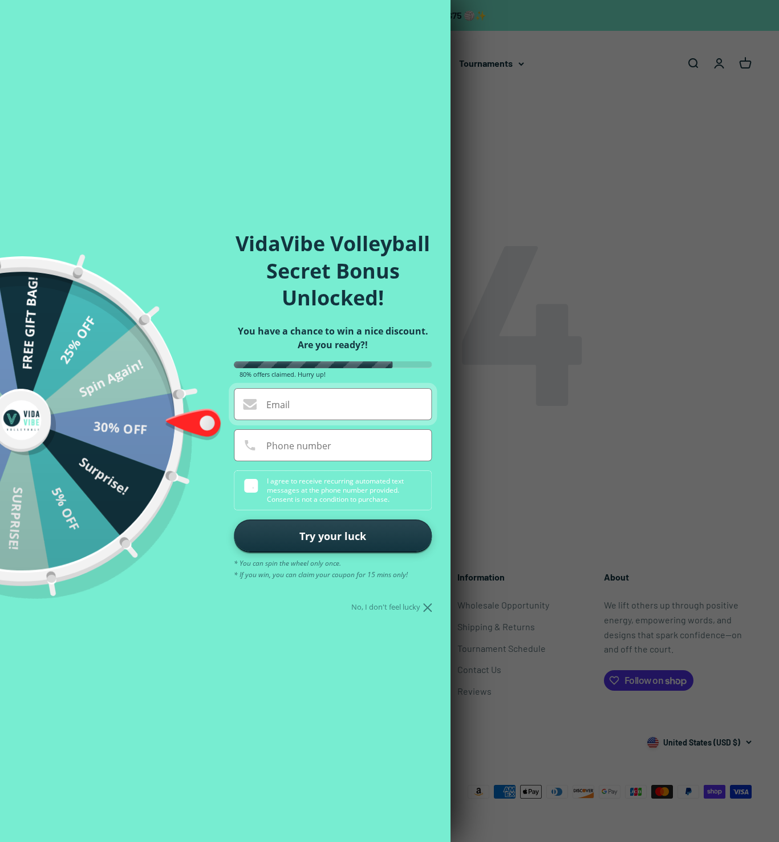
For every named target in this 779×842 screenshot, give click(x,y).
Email (278, 404)
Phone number (298, 445)
